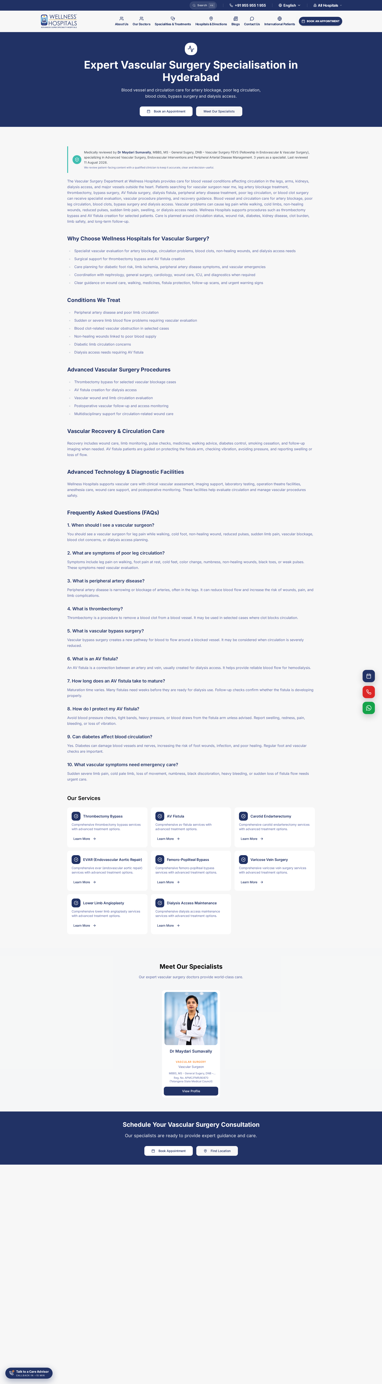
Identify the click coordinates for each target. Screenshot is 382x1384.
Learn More (81, 839)
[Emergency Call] (369, 692)
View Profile (191, 1091)
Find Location (221, 1151)
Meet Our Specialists (219, 111)
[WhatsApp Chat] (369, 708)
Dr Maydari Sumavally (134, 152)
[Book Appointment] (369, 676)
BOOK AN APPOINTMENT (323, 21)
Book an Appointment (169, 111)
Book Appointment (172, 1151)
